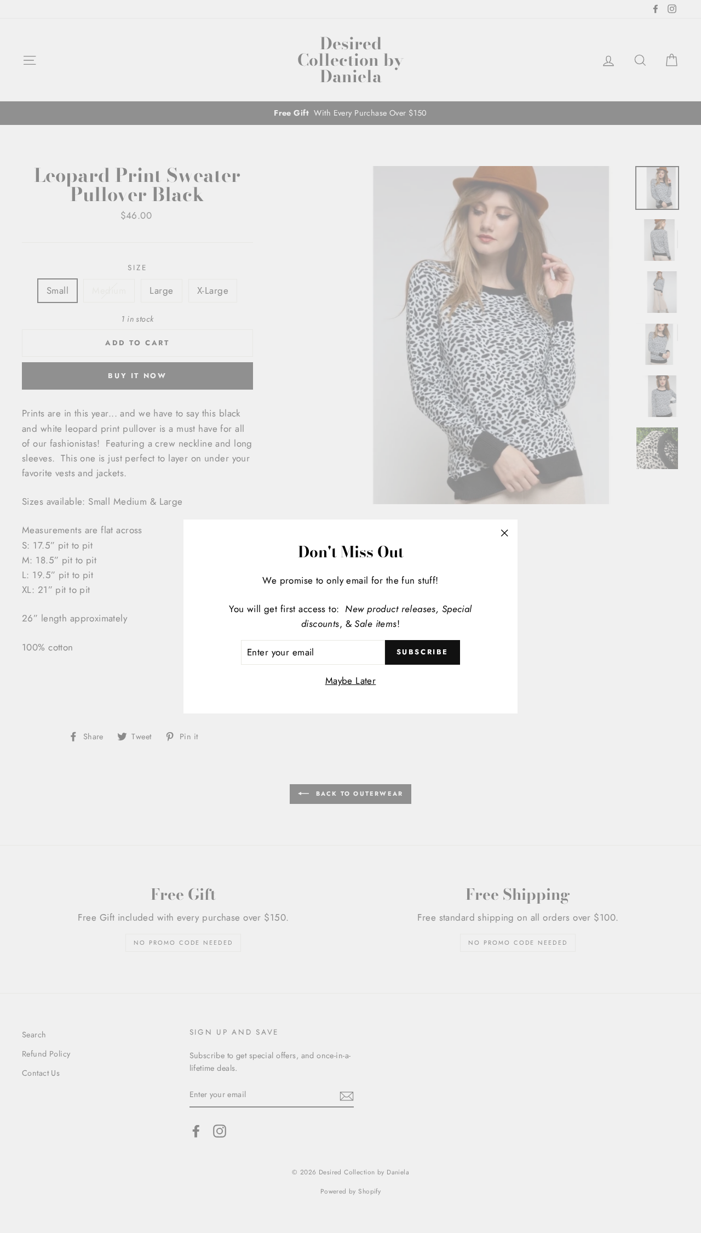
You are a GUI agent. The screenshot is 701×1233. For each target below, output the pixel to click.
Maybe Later (350, 680)
